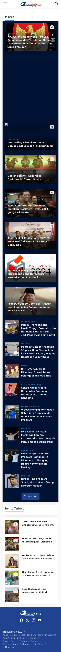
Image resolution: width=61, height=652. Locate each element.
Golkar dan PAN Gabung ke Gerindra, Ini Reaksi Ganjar (25, 177)
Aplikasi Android (11, 647)
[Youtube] (39, 620)
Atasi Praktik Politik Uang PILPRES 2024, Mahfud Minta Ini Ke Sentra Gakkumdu (28, 241)
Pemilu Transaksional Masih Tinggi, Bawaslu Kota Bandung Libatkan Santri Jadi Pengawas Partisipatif (38, 330)
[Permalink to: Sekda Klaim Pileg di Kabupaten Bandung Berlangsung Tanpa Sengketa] (12, 389)
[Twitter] (27, 620)
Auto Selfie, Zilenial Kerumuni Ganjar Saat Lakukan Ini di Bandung (30, 144)
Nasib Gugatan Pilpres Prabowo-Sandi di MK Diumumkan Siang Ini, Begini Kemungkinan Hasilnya (35, 460)
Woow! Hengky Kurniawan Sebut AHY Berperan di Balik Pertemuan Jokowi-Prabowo (37, 414)
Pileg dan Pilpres (29, 321)
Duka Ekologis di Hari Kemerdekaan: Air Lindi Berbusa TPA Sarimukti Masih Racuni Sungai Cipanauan (38, 591)
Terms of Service (30, 641)
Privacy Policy (10, 641)
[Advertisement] (30, 87)
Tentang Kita (9, 644)
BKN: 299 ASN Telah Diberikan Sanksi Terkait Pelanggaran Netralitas (36, 372)
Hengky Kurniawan (30, 406)
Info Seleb (26, 475)
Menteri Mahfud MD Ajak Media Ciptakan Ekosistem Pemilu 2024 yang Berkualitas (28, 209)
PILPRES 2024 (14, 33)
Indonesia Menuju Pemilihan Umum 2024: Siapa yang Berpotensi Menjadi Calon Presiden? (29, 274)
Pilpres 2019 (27, 450)
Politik (10, 234)
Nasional (12, 172)
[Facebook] (21, 620)
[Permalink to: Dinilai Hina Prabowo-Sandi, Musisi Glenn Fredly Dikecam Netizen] (12, 480)
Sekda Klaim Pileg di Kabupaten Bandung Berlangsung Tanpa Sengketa (34, 392)
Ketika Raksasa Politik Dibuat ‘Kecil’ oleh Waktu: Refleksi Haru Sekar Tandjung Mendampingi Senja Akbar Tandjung (38, 557)
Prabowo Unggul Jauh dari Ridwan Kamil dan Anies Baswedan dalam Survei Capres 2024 (29, 307)
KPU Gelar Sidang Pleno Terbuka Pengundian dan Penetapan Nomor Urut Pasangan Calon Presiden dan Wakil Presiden (30, 41)
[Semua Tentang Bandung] (31, 3)
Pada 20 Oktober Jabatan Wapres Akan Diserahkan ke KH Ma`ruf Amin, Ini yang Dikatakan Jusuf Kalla (38, 351)
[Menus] (5, 4)
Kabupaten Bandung (31, 384)
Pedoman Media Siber (31, 644)
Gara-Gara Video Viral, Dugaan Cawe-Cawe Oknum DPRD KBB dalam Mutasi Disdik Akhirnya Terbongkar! (37, 523)
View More (30, 496)
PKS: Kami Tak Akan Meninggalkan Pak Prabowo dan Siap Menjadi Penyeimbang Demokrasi (38, 436)
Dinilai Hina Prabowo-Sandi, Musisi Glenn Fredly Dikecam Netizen (37, 482)
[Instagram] (33, 620)
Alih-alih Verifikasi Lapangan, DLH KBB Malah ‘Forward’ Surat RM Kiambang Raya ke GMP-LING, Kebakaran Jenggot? (38, 574)
